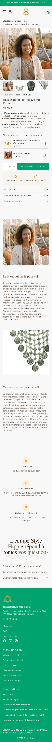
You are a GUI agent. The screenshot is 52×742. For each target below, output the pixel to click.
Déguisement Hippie (13, 660)
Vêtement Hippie (11, 655)
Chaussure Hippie (12, 670)
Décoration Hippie (12, 680)
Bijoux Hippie (21, 21)
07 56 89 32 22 (10, 619)
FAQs (5, 631)
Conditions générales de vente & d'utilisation (25, 709)
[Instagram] (10, 641)
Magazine (8, 626)
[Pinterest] (16, 641)
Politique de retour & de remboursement (23, 715)
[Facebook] (4, 641)
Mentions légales (11, 699)
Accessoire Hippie (12, 675)
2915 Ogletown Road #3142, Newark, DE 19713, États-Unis (25, 731)
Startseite (8, 21)
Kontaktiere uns (11, 636)
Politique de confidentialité (16, 704)
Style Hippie (29, 738)
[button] (8, 86)
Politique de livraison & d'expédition (21, 720)
